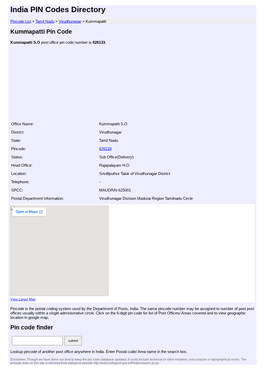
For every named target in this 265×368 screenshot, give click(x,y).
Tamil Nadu (44, 21)
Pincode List (20, 21)
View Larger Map (22, 299)
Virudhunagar (70, 21)
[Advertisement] (132, 84)
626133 (105, 148)
